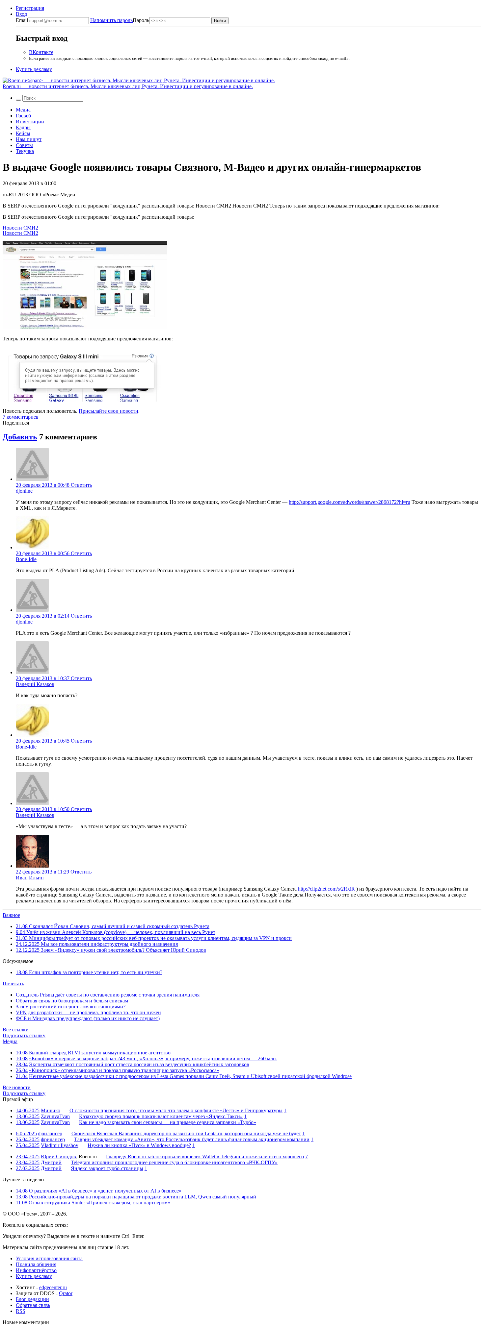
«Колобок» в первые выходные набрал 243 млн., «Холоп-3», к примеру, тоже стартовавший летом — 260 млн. (153, 1058)
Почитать (13, 983)
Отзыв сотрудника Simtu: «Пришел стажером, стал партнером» (93, 1202)
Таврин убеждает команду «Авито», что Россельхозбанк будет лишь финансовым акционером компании (191, 1139)
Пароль (119, 20)
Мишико (50, 1110)
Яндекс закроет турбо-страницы (107, 1168)
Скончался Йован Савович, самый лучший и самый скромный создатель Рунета (112, 926)
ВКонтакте (41, 52)
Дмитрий (51, 1162)
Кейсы (23, 133)
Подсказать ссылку (24, 1035)
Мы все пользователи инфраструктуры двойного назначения (97, 944)
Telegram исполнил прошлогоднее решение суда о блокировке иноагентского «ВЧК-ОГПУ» (174, 1162)
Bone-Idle (26, 559)
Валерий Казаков (35, 684)
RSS (20, 1311)
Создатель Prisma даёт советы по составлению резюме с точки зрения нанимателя (108, 994)
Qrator (65, 1293)
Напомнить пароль (111, 20)
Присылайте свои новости (108, 411)
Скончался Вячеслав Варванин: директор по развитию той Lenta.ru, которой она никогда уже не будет (186, 1133)
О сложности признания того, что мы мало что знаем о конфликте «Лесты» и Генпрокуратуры (175, 1110)
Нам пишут (28, 139)
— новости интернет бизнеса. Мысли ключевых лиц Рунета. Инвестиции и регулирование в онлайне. (128, 86)
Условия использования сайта (49, 1258)
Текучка (25, 151)
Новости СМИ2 (20, 228)
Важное (11, 915)
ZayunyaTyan (55, 1116)
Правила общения (36, 1264)
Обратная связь (33, 1305)
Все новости (17, 1087)
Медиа (23, 109)
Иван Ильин (30, 877)
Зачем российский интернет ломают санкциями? (70, 1006)
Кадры (23, 127)
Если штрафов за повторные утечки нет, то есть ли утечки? (89, 972)
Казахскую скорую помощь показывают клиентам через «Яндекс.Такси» (161, 1116)
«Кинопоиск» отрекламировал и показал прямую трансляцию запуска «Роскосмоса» (124, 1070)
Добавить (20, 436)
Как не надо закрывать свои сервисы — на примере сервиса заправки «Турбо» (167, 1122)
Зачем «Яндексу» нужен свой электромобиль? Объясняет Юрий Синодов (111, 950)
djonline (24, 491)
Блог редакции (32, 1299)
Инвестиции (30, 121)
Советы (24, 145)
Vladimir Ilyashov (59, 1145)
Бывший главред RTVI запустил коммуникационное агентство (100, 1052)
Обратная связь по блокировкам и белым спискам (72, 1000)
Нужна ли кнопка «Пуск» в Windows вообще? (139, 1145)
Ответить (81, 485)
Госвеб (23, 115)
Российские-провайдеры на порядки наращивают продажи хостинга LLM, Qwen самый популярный (136, 1196)
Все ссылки (16, 1029)
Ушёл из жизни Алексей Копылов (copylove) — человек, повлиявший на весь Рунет (115, 932)
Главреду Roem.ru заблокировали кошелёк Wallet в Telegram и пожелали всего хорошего (205, 1156)
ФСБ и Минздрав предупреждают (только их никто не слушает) (88, 1018)
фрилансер (50, 1133)
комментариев (21, 417)
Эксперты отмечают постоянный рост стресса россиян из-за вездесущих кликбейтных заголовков (139, 1064)
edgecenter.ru (53, 1287)
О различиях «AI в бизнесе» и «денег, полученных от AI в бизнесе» (98, 1190)
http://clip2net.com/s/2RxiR (326, 889)
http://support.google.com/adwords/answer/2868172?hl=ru (349, 502)
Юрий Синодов (58, 1156)
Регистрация (30, 8)
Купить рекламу (34, 69)
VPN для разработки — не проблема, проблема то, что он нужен (88, 1012)
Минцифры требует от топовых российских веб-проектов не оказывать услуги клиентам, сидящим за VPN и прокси (154, 938)
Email (22, 20)
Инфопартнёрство (36, 1270)
